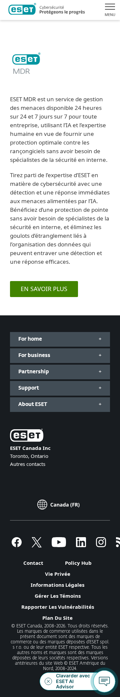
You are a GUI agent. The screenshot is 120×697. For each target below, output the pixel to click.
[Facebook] (16, 545)
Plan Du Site (57, 617)
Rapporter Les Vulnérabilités (57, 606)
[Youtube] (59, 545)
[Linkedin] (81, 545)
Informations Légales (57, 584)
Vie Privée (57, 573)
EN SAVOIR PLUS (44, 289)
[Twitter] (36, 545)
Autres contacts (27, 464)
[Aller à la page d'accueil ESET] (46, 10)
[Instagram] (101, 545)
